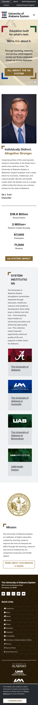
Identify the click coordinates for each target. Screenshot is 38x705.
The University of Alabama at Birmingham (19, 435)
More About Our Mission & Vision (19, 564)
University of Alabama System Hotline (19, 640)
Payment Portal (10, 648)
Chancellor (6, 1)
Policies (8, 644)
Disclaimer (9, 628)
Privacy (8, 624)
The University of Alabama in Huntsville (19, 401)
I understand (15, 700)
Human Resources (11, 652)
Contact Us (10, 608)
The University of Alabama (19, 368)
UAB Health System (17, 468)
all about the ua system (19, 72)
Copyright (9, 632)
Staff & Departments (29, 1)
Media (8, 616)
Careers (6, 5)
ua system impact (19, 258)
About (8, 612)
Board (16, 1)
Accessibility (10, 636)
